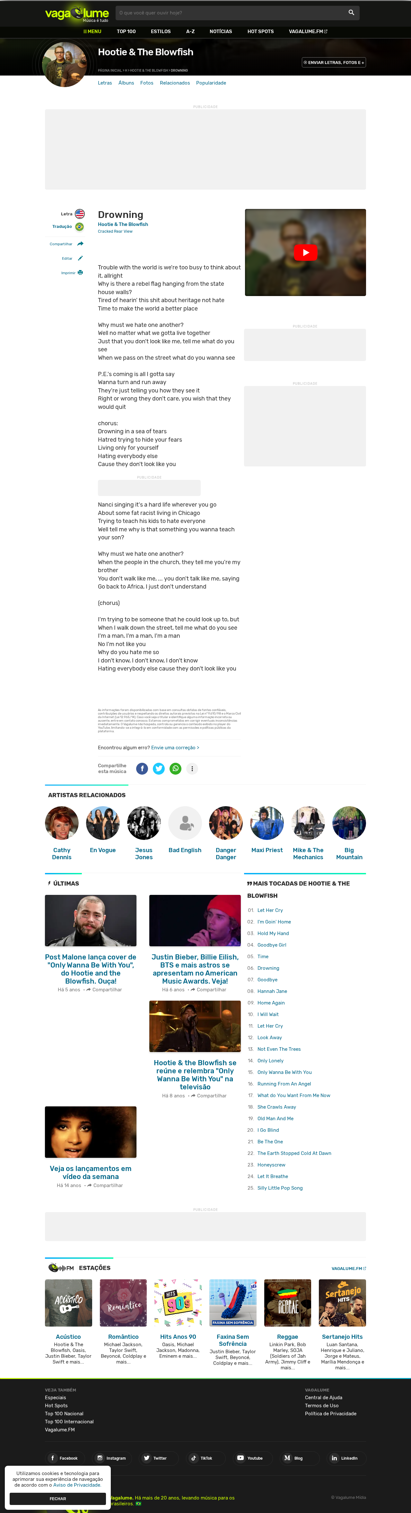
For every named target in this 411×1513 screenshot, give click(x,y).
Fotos (146, 83)
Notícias (221, 31)
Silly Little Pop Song (280, 1188)
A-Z (190, 31)
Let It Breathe (273, 1176)
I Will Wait (268, 1014)
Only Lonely (271, 1061)
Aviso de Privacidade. (77, 1485)
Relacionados (175, 83)
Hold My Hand (273, 933)
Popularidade (211, 83)
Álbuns (126, 83)
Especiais (55, 1397)
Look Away (270, 1037)
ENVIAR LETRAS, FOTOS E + (336, 62)
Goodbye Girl (272, 945)
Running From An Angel (284, 1084)
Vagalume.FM (306, 31)
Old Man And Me (275, 1118)
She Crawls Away (277, 1107)
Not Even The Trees (279, 1049)
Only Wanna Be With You (285, 1072)
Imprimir (68, 273)
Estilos (161, 31)
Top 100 (126, 31)
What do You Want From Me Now (294, 1095)
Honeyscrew (271, 1165)
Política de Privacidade (330, 1414)
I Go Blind (268, 1130)
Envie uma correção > (175, 748)
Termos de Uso (322, 1406)
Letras (105, 83)
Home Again (271, 1003)
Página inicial (110, 71)
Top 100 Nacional (64, 1414)
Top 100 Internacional (69, 1422)
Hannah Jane (272, 991)
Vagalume (77, 13)
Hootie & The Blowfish (145, 52)
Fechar (58, 1498)
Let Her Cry (270, 910)
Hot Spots (261, 31)
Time (263, 956)
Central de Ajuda (323, 1397)
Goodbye (267, 980)
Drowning (268, 968)
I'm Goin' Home (274, 922)
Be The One (270, 1142)
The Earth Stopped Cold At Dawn (294, 1153)
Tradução (62, 226)
